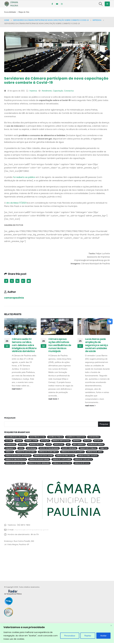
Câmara (19, 441)
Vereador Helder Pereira (39, 459)
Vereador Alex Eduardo (26, 452)
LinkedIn (17, 281)
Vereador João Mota (83, 459)
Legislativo (58, 444)
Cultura (8, 441)
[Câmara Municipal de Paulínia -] (11, 4)
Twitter (12, 281)
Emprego (76, 441)
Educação (45, 441)
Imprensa (33, 91)
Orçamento (10, 448)
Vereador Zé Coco (81, 463)
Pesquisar (9, 418)
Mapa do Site (23, 12)
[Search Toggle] (101, 4)
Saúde (20, 448)
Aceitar (103, 636)
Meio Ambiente (79, 444)
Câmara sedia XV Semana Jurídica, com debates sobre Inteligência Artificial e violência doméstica (24, 345)
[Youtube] (57, 4)
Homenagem (10, 444)
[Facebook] (52, 4)
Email (29, 281)
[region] (57, 633)
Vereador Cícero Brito (48, 452)
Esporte (87, 441)
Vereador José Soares (62, 459)
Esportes (98, 441)
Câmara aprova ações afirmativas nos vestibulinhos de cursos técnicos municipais (59, 345)
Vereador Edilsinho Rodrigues (18, 456)
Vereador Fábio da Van (65, 456)
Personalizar (69, 636)
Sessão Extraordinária (49, 448)
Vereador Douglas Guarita (72, 452)
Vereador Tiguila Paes (62, 463)
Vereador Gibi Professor (15, 459)
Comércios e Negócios (75, 437)
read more (16, 389)
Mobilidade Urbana (96, 444)
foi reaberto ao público (24, 177)
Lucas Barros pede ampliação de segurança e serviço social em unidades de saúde (96, 345)
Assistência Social (37, 437)
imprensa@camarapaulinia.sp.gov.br (32, 529)
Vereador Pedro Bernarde (39, 463)
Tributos (103, 448)
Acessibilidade (10, 12)
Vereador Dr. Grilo (94, 452)
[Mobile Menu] (107, 4)
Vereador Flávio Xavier (43, 456)
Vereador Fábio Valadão (88, 456)
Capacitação (58, 91)
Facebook (6, 281)
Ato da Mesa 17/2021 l (16, 202)
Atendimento (47, 91)
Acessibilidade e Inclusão (15, 437)
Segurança (31, 448)
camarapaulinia (14, 297)
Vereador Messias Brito (15, 463)
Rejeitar (87, 636)
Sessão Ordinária (69, 448)
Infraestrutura (36, 444)
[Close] (111, 625)
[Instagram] (62, 4)
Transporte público (88, 448)
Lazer (48, 444)
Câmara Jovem (31, 441)
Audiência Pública (55, 437)
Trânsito (9, 452)
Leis (68, 444)
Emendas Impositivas (61, 441)
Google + (23, 281)
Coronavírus (69, 91)
